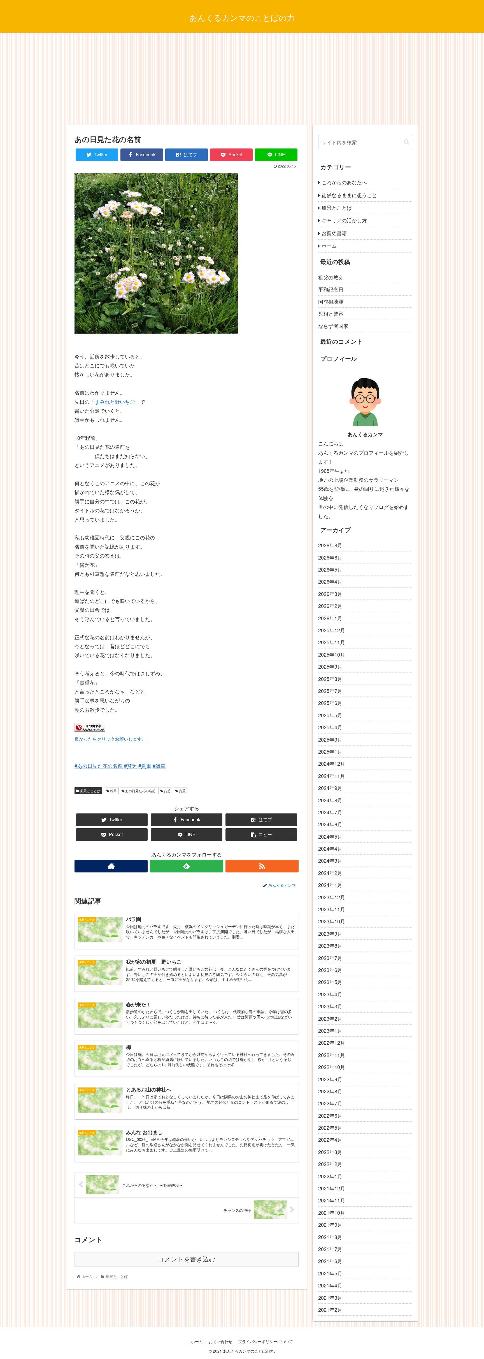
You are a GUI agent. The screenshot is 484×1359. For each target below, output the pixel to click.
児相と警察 (330, 313)
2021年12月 (331, 1188)
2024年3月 (330, 860)
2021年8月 (330, 1236)
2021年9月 (330, 1224)
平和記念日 (330, 289)
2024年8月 (330, 800)
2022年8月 (330, 1091)
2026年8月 (330, 545)
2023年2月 (330, 1018)
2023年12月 (331, 897)
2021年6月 (330, 1260)
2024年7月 (330, 812)
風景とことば (89, 790)
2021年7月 (330, 1248)
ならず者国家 (333, 325)
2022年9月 (330, 1079)
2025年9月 (330, 666)
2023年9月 (330, 933)
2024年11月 (331, 775)
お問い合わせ (220, 1341)
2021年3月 (330, 1297)
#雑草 (159, 765)
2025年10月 (331, 654)
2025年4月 (330, 727)
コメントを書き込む (186, 1259)
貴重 (182, 790)
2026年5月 (330, 569)
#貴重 (144, 765)
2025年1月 (330, 751)
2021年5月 (330, 1273)
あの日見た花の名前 (139, 790)
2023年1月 (330, 1030)
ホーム (329, 245)
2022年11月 (331, 1054)
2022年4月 (330, 1139)
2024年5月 (330, 836)
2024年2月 (330, 872)
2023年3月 (330, 1006)
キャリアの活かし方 (344, 220)
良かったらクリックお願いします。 (110, 738)
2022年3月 (330, 1151)
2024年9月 (330, 787)
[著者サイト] (111, 866)
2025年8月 (330, 678)
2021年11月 (331, 1200)
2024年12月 (331, 763)
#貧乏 (130, 765)
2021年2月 (330, 1309)
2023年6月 (330, 969)
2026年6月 (330, 557)
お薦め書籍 (334, 233)
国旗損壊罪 (330, 301)
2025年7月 (330, 690)
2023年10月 (331, 921)
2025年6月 (330, 702)
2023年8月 (330, 945)
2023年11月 (331, 909)
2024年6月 (330, 824)
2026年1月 (330, 618)
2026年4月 (330, 581)
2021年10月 (331, 1212)
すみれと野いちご (115, 401)
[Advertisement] (242, 78)
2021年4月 (330, 1285)
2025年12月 (331, 630)
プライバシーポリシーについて (265, 1341)
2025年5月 (330, 715)
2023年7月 (330, 957)
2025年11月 (331, 642)
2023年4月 (330, 994)
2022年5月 (330, 1127)
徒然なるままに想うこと (349, 195)
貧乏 (167, 790)
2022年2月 (330, 1163)
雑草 (113, 790)
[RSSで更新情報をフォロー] (262, 866)
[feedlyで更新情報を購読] (186, 866)
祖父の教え (330, 277)
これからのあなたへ (344, 182)
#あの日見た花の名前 (99, 765)
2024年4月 (330, 848)
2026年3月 (330, 593)
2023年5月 (330, 981)
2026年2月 (330, 605)
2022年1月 (330, 1176)
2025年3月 (330, 739)
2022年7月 (330, 1103)
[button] (406, 142)
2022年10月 (331, 1066)
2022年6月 (330, 1115)
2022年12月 (331, 1042)
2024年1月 (330, 884)
